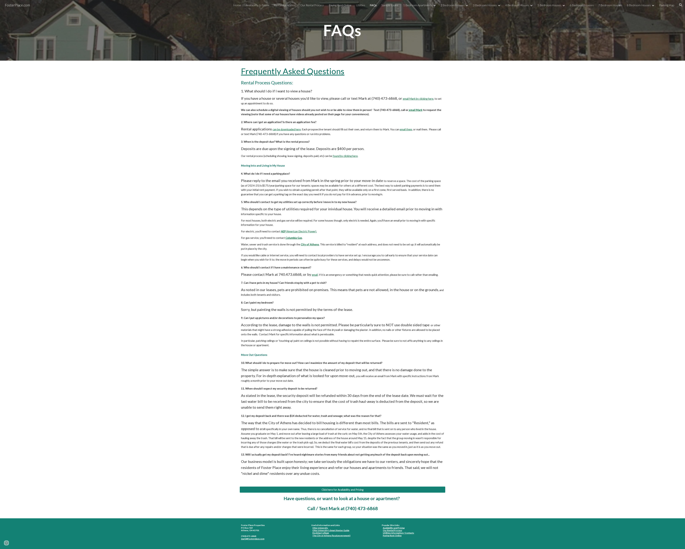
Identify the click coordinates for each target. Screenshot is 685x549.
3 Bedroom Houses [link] (485, 5)
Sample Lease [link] (390, 5)
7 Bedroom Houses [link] (610, 5)
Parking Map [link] (666, 5)
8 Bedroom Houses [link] (639, 5)
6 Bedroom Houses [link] (582, 5)
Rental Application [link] (285, 5)
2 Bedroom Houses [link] (453, 5)
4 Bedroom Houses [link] (517, 5)
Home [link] (237, 5)
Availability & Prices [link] (257, 5)
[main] (342, 30)
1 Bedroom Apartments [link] (417, 5)
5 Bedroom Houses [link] (549, 5)
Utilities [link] (360, 5)
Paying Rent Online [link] (340, 5)
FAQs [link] (373, 5)
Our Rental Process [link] (312, 5)
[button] (680, 5)
